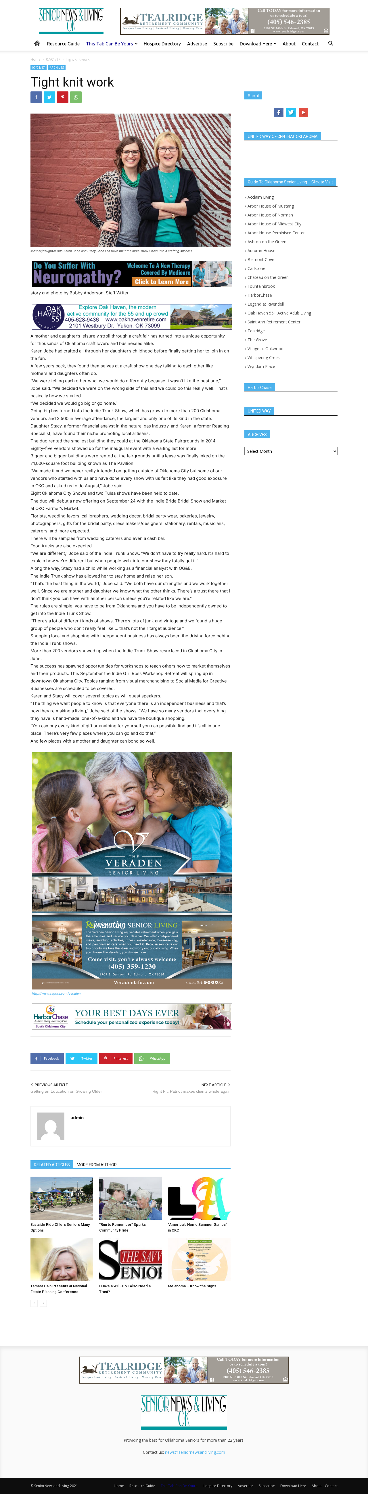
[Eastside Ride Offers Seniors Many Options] (61, 1198)
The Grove (257, 339)
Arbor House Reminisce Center (276, 232)
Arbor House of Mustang (271, 206)
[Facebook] (36, 97)
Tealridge (257, 330)
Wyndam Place (261, 366)
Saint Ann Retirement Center (274, 322)
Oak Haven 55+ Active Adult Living (278, 313)
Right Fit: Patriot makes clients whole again (191, 1091)
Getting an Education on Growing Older (66, 1091)
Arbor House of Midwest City (274, 224)
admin (77, 1117)
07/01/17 (53, 59)
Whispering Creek (264, 357)
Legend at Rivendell (266, 304)
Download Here (256, 43)
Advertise (197, 43)
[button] (331, 44)
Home (35, 59)
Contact (310, 43)
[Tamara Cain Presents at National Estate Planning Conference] (61, 1259)
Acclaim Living (261, 197)
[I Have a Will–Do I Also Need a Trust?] (130, 1259)
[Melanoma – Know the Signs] (199, 1259)
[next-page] (43, 1303)
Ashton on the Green (267, 241)
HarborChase (260, 295)
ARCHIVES (57, 68)
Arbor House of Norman (270, 215)
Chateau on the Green (268, 277)
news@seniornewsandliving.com (195, 1452)
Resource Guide (63, 43)
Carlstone (256, 268)
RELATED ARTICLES (52, 1165)
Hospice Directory (162, 43)
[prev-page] (34, 1303)
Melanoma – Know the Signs (192, 1286)
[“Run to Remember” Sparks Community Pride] (130, 1198)
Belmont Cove (261, 259)
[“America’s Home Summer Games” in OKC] (199, 1198)
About (289, 43)
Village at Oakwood (265, 348)
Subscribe (223, 43)
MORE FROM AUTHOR (97, 1165)
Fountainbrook (261, 286)
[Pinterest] (62, 97)
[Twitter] (49, 97)
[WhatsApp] (76, 97)
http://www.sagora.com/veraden (56, 993)
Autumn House (261, 250)
